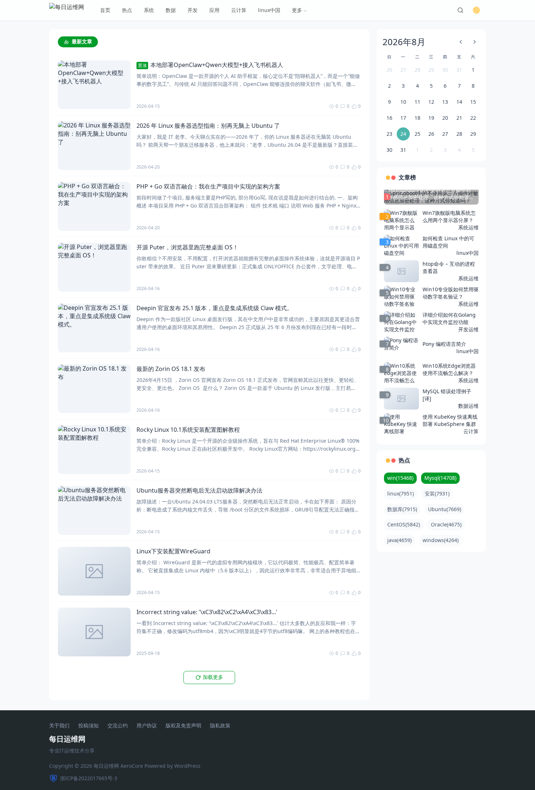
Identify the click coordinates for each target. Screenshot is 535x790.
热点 (127, 10)
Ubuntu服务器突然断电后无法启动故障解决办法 (199, 490)
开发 (192, 10)
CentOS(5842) (403, 524)
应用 (214, 10)
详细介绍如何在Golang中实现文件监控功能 (449, 318)
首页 (105, 10)
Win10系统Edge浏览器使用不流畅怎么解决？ (449, 369)
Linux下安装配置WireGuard (173, 551)
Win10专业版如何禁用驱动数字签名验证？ (451, 293)
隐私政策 (220, 726)
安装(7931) (437, 493)
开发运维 (468, 329)
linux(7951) (400, 493)
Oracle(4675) (446, 524)
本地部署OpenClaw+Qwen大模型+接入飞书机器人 (210, 65)
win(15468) (400, 477)
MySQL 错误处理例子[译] (447, 395)
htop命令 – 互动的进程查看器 (449, 267)
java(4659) (399, 540)
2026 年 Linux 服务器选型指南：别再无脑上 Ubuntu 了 (208, 126)
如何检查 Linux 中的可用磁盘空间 (448, 242)
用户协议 (146, 726)
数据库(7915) (402, 509)
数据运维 (468, 405)
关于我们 (59, 726)
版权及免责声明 (183, 726)
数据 (171, 10)
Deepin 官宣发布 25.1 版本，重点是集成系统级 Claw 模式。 (214, 308)
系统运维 (468, 227)
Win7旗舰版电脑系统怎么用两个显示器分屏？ (449, 216)
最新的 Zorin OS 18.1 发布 (170, 369)
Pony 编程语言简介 (444, 343)
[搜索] (460, 10)
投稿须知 (88, 726)
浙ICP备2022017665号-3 (88, 778)
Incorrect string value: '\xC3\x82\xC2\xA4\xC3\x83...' (206, 612)
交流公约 (117, 726)
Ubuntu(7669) (444, 509)
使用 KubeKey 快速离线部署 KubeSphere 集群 (450, 420)
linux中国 (269, 10)
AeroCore (131, 765)
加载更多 (213, 677)
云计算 (238, 10)
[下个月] (474, 41)
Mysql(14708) (440, 477)
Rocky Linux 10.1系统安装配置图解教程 (188, 430)
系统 (149, 10)
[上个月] (460, 41)
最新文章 (82, 41)
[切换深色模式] (476, 10)
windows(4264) (441, 540)
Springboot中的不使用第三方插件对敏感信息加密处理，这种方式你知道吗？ (429, 193)
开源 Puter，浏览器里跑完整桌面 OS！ (187, 247)
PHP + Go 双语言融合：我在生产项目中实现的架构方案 (208, 186)
